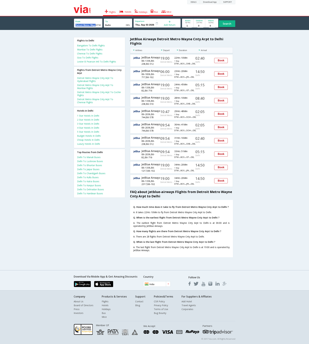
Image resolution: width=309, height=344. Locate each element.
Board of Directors (83, 305)
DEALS (194, 2)
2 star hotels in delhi (88, 119)
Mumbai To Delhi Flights (90, 49)
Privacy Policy (161, 305)
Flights (105, 301)
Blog (137, 305)
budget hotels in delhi (89, 135)
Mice (104, 316)
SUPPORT (227, 2)
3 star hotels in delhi (88, 123)
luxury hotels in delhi (88, 143)
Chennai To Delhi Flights (89, 53)
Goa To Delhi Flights (87, 57)
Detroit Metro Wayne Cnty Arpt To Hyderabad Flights (95, 79)
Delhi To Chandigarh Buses (91, 173)
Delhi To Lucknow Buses (90, 161)
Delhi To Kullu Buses (88, 177)
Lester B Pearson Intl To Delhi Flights (96, 61)
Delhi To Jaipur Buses (88, 169)
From (77, 21)
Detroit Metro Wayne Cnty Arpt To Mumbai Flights (95, 87)
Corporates (187, 309)
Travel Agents (189, 305)
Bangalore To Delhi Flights (91, 45)
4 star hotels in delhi (88, 127)
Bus (104, 313)
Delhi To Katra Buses (88, 181)
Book (221, 60)
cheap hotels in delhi (88, 139)
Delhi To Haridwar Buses (90, 193)
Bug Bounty (160, 313)
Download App (210, 2)
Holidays (106, 309)
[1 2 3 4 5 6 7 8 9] (187, 25)
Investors (78, 313)
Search (227, 23)
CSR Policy (159, 301)
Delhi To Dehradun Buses (90, 189)
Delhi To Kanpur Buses (89, 185)
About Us (78, 301)
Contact (139, 301)
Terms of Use (161, 309)
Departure (139, 21)
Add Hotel (187, 301)
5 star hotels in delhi (88, 131)
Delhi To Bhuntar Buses (89, 165)
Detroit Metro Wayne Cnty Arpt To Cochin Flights (99, 94)
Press (77, 309)
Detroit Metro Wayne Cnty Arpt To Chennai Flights (95, 101)
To (106, 21)
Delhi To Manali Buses (89, 157)
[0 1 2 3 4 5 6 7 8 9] (199, 25)
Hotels (105, 305)
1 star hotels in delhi (88, 115)
